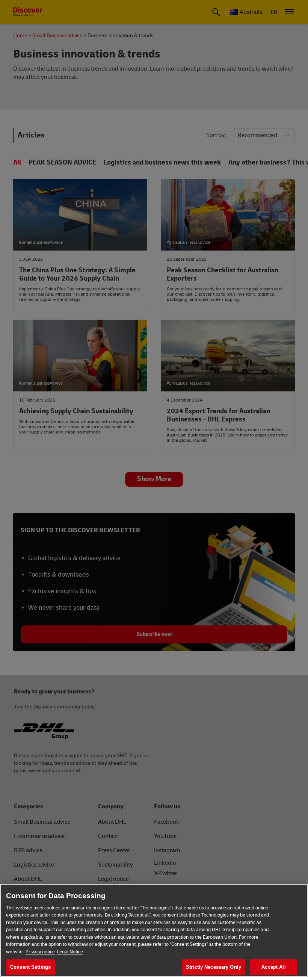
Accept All (273, 967)
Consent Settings (30, 967)
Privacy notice (40, 952)
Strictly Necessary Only (213, 967)
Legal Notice (70, 952)
